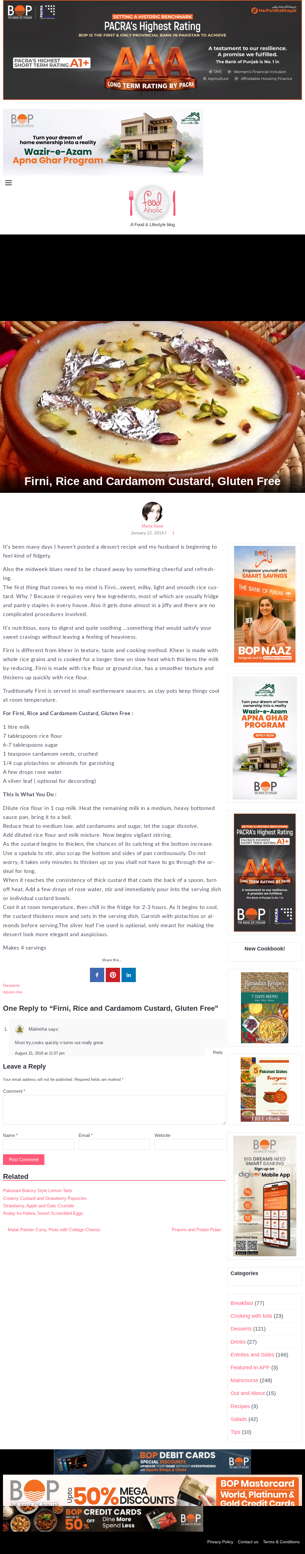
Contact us (248, 1541)
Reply (218, 1052)
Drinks (238, 1342)
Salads (239, 1419)
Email (86, 1135)
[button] (297, 182)
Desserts (11, 985)
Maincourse (244, 1380)
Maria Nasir (153, 526)
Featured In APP (250, 1368)
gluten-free (14, 992)
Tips (235, 1432)
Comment (14, 1091)
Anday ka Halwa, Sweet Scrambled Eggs (43, 1213)
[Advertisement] (152, 276)
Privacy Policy (220, 1541)
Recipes (240, 1406)
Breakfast (242, 1303)
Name (10, 1135)
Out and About (248, 1393)
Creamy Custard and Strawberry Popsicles (45, 1198)
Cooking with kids (251, 1316)
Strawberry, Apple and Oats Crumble (38, 1205)
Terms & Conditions (281, 1541)
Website (162, 1135)
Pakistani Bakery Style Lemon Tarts (37, 1190)
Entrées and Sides (252, 1355)
